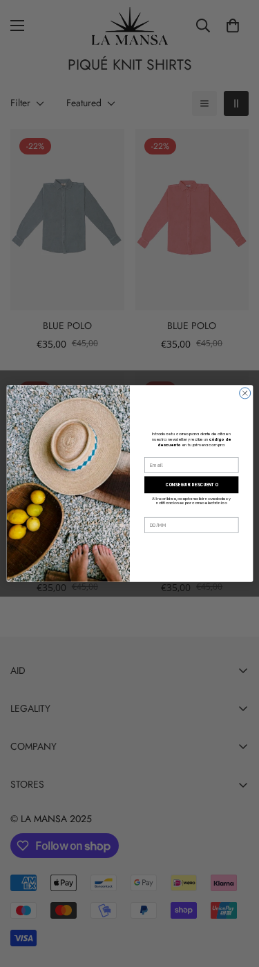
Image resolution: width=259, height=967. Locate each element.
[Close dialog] (244, 393)
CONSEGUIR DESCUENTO (191, 484)
